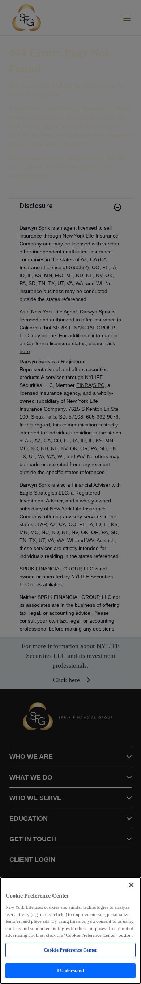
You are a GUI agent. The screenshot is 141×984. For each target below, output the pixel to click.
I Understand (70, 970)
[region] (70, 930)
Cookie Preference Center (70, 950)
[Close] (131, 885)
